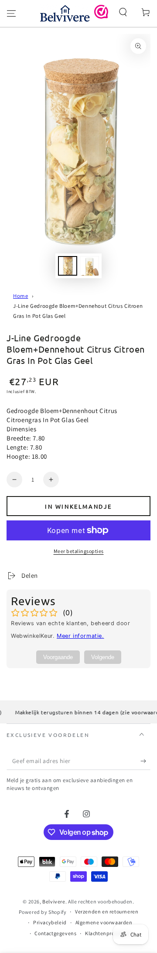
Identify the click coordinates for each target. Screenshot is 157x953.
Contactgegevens (55, 933)
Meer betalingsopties (79, 551)
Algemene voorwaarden (104, 922)
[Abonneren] (145, 761)
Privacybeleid (50, 922)
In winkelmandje (78, 506)
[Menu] (11, 13)
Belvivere (53, 901)
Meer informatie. (80, 636)
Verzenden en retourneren (106, 911)
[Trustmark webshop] (101, 16)
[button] (123, 12)
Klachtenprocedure (108, 933)
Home (20, 296)
